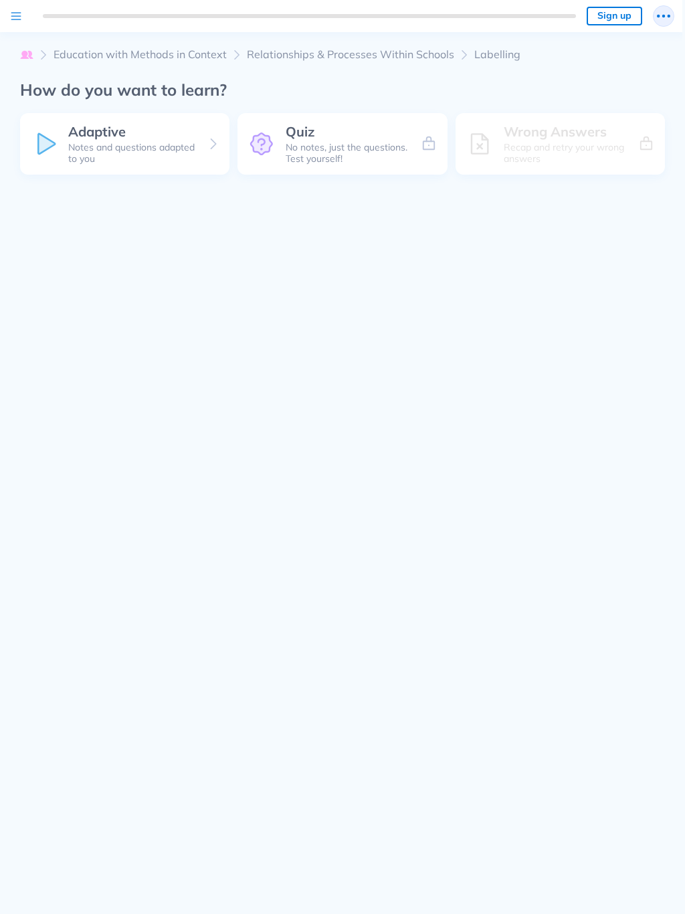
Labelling (497, 54)
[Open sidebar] (16, 16)
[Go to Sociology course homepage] (26, 55)
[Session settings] (663, 16)
